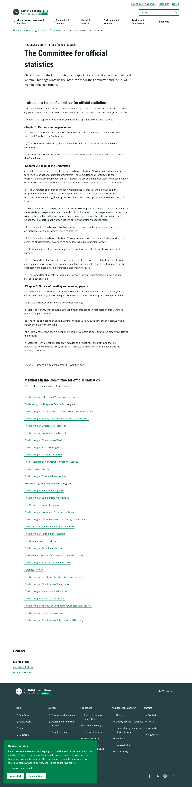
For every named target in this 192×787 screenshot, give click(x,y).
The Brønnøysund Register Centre (42, 404)
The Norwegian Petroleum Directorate (44, 533)
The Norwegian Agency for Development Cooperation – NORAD (58, 605)
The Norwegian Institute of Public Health (46, 433)
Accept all (15, 776)
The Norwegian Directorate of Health (44, 440)
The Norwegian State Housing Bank (43, 447)
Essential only (36, 776)
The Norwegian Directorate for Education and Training (53, 577)
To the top (167, 691)
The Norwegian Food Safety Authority (44, 598)
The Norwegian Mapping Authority (43, 454)
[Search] (176, 12)
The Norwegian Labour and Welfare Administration (51, 397)
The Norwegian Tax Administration (43, 548)
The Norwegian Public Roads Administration (47, 562)
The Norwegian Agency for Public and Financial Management (56, 418)
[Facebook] (149, 776)
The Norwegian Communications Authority (47, 497)
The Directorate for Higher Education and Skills (49, 526)
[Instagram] (165, 776)
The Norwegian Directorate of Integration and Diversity (53, 620)
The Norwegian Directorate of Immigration (47, 584)
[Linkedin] (157, 776)
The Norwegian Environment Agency (43, 490)
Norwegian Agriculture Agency (40, 483)
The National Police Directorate (41, 541)
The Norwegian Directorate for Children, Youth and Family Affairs (58, 411)
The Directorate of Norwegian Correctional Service (51, 461)
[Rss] (173, 776)
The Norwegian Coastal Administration (45, 476)
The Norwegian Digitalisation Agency (44, 613)
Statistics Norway (33, 569)
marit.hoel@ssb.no (23, 667)
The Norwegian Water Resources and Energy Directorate (54, 519)
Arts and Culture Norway (37, 469)
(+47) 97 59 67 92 (22, 672)
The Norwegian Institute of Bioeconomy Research (50, 512)
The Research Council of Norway (41, 505)
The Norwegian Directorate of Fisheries (45, 425)
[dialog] (50, 761)
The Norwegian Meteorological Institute (45, 591)
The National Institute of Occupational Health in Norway (54, 555)
